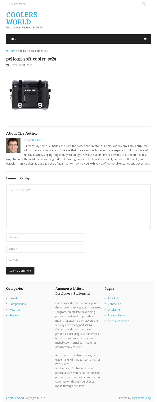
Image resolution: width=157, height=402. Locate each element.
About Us (113, 298)
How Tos (15, 309)
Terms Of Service (118, 321)
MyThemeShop (141, 398)
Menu (15, 39)
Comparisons (17, 304)
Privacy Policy (116, 315)
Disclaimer (114, 309)
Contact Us (115, 304)
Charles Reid (34, 140)
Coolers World (21, 18)
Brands (13, 298)
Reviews (14, 315)
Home (13, 50)
